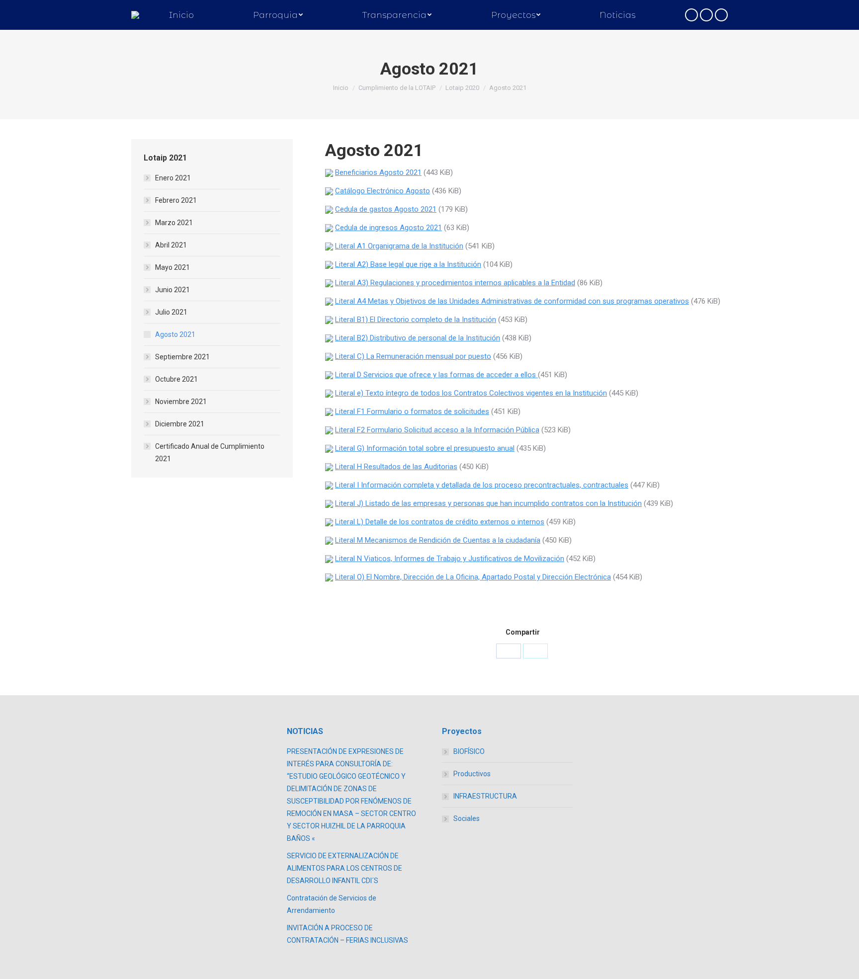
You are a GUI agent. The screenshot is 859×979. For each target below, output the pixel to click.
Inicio (340, 87)
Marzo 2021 (174, 223)
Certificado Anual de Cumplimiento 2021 (209, 452)
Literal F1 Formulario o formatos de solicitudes (412, 411)
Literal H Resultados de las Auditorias (396, 466)
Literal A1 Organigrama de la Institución (399, 246)
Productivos (472, 774)
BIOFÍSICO (469, 751)
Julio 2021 (171, 312)
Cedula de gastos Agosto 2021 (385, 209)
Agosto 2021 (175, 334)
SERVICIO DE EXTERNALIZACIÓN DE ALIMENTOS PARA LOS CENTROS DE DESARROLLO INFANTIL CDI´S (344, 868)
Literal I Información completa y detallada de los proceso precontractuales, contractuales (481, 485)
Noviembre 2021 (181, 402)
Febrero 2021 (176, 200)
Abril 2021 (171, 245)
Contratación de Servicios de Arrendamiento (331, 904)
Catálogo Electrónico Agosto (382, 190)
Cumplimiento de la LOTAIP (396, 87)
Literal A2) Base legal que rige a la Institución (408, 264)
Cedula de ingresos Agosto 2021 (388, 227)
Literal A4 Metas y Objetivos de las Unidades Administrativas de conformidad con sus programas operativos (512, 301)
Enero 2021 (173, 178)
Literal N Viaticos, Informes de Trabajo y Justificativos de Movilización (449, 558)
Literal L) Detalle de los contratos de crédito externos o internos (439, 521)
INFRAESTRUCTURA (485, 796)
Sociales (466, 818)
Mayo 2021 (172, 267)
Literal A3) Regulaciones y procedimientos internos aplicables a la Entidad (455, 282)
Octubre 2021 (176, 379)
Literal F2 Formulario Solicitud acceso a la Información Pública (437, 429)
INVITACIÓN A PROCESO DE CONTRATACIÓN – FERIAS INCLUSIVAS (347, 934)
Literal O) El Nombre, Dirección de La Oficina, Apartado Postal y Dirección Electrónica (473, 576)
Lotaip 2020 (462, 87)
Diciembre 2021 (179, 424)
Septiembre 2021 (182, 357)
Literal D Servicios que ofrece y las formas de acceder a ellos (436, 374)
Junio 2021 (172, 290)
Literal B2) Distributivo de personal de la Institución (417, 337)
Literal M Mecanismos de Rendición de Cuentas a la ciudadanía (437, 540)
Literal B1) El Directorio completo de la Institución (415, 319)
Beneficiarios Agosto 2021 (378, 172)
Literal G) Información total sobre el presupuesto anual (425, 448)
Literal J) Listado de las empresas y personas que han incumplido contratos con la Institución (488, 503)
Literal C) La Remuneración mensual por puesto (413, 356)
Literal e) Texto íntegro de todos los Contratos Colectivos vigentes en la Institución (471, 393)
